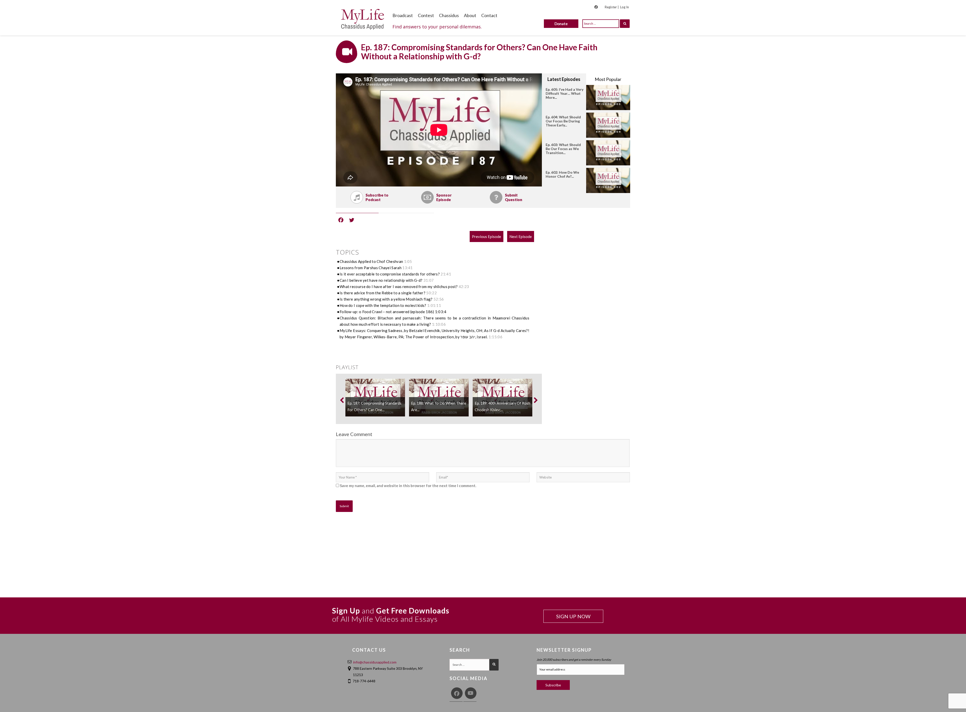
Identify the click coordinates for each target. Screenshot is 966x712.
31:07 (428, 280)
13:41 (407, 267)
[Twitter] (351, 219)
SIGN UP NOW (573, 616)
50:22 (431, 293)
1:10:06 (439, 324)
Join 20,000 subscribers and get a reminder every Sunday (574, 659)
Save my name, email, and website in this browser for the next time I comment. (408, 485)
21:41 (445, 274)
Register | (612, 7)
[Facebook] (341, 219)
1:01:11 (434, 305)
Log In (624, 7)
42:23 (464, 286)
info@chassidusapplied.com (374, 662)
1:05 (408, 261)
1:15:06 (495, 337)
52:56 (438, 299)
